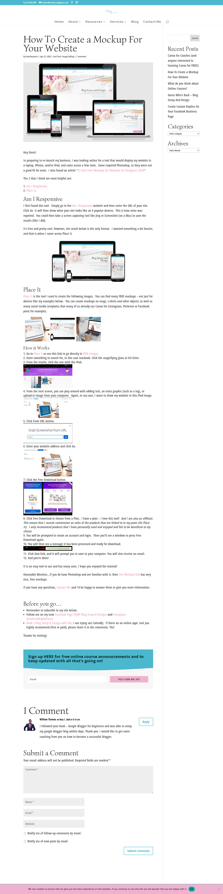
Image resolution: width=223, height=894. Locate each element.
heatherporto (32, 56)
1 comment (81, 56)
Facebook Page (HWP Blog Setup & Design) (81, 614)
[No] (219, 889)
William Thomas (48, 719)
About (73, 22)
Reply (146, 722)
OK (191, 889)
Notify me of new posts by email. (47, 841)
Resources (94, 22)
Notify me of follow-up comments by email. (54, 833)
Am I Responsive (82, 206)
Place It (31, 190)
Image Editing (68, 56)
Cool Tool (57, 56)
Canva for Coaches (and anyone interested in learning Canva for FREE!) (183, 60)
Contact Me (152, 22)
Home (59, 22)
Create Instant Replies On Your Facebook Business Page (183, 111)
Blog (135, 22)
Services (117, 22)
